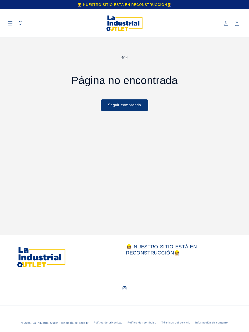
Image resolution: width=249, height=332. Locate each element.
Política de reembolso (141, 322)
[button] (10, 23)
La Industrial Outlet (46, 322)
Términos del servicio (175, 322)
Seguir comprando (124, 105)
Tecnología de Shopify (74, 322)
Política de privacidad (108, 322)
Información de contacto (211, 322)
